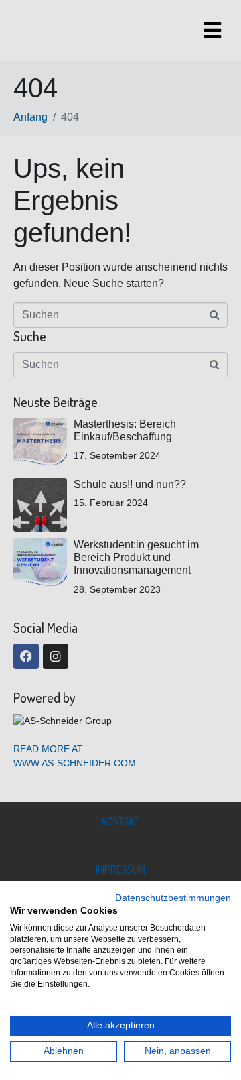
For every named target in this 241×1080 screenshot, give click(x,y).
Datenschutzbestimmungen (173, 898)
